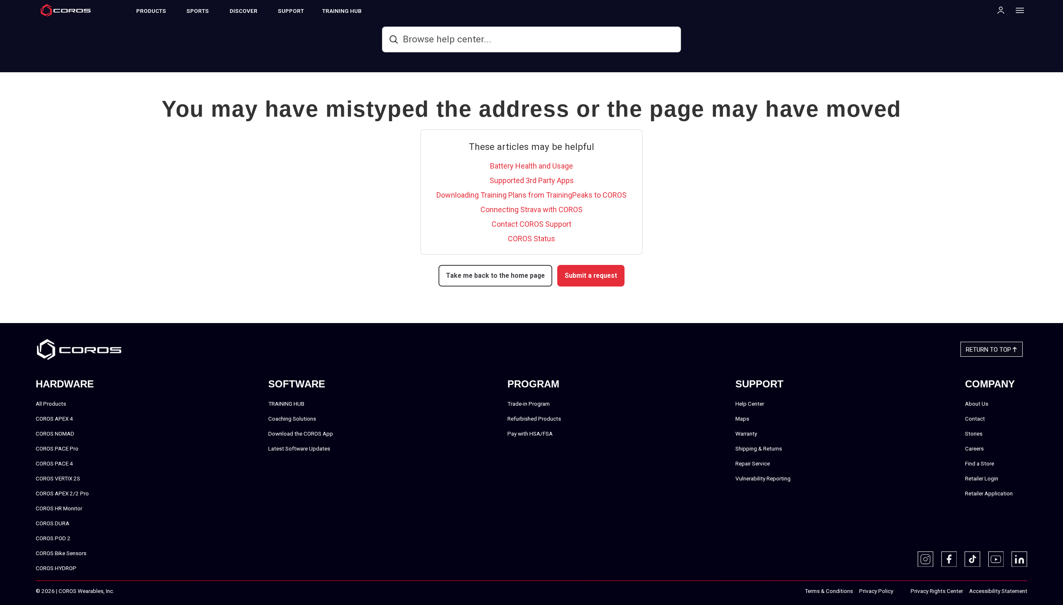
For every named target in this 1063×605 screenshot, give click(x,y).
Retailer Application (989, 493)
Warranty (746, 433)
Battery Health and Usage (531, 166)
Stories (973, 433)
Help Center (749, 403)
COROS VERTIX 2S (58, 478)
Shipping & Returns (758, 448)
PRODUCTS (151, 10)
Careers (974, 448)
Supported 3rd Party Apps (532, 180)
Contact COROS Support (531, 224)
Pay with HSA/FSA (530, 433)
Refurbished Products (534, 418)
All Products (51, 403)
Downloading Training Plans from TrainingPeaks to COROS (531, 195)
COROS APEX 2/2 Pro (62, 493)
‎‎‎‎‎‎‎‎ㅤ (901, 591)
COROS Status (531, 238)
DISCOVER (243, 10)
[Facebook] (949, 559)
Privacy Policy (876, 591)
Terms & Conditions (829, 591)
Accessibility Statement (998, 591)
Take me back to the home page (495, 275)
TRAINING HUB (342, 10)
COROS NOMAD (55, 433)
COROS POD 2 (53, 538)
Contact (975, 418)
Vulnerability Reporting (763, 478)
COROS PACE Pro (57, 448)
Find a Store (979, 463)
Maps (742, 418)
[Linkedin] (1019, 559)
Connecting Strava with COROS (531, 209)
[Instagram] (925, 559)
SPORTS (197, 10)
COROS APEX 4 (54, 418)
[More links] (1017, 10)
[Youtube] (996, 559)
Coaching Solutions (292, 418)
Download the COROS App (300, 433)
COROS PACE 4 (54, 463)
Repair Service (752, 463)
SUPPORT (291, 10)
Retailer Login (981, 478)
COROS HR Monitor (59, 508)
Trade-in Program (528, 403)
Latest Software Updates (299, 448)
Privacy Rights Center (937, 591)
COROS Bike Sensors (61, 553)
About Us (976, 403)
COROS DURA (52, 523)
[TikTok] (972, 559)
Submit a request (591, 275)
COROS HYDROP (56, 568)
